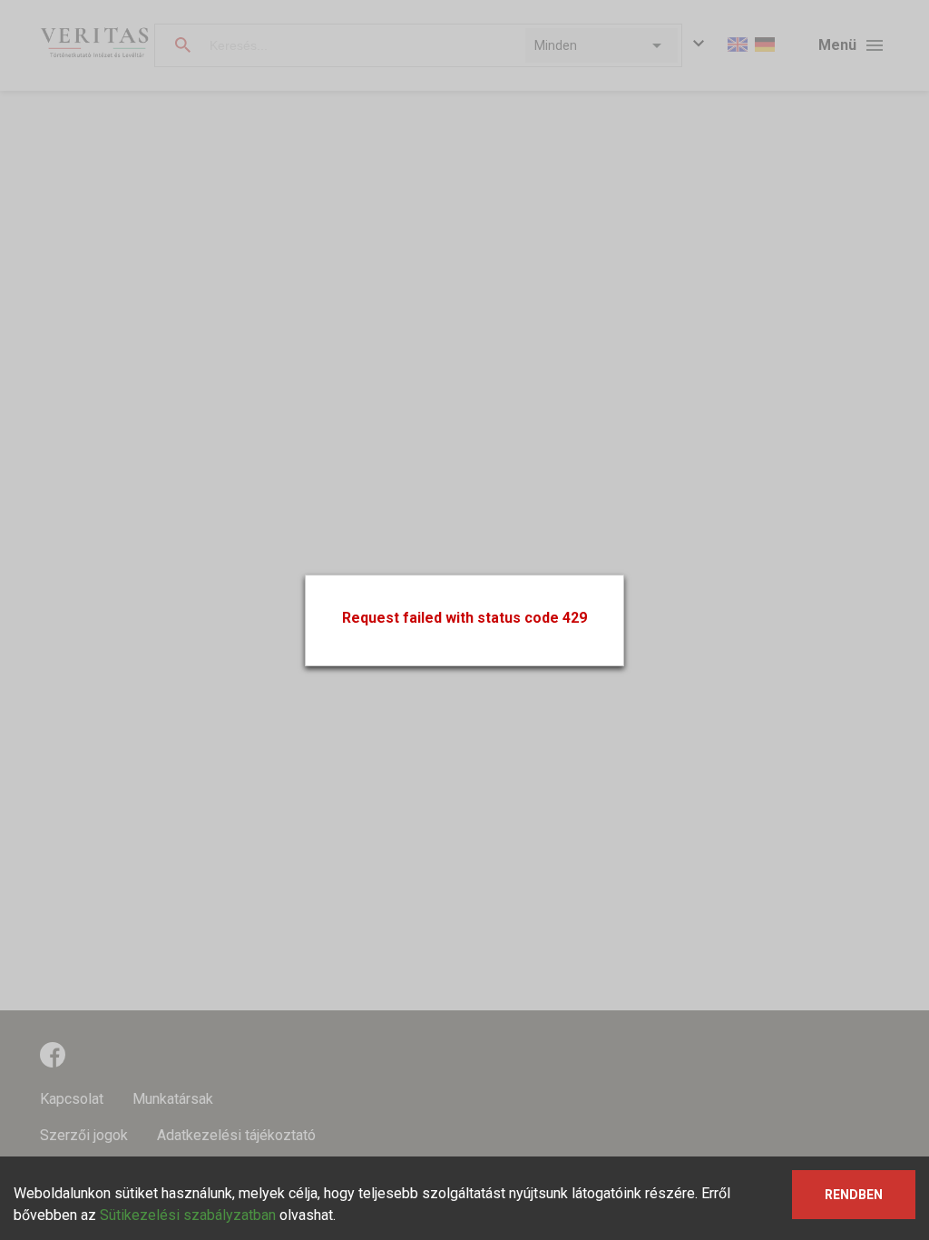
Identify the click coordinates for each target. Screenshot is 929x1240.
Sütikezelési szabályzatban (188, 1215)
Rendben (854, 1194)
